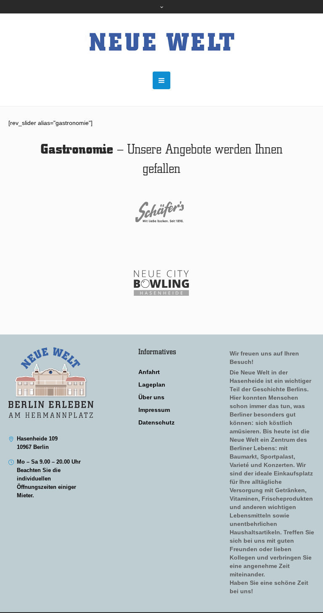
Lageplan (151, 384)
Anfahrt (149, 372)
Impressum (154, 409)
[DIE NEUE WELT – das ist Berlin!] (161, 42)
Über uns (151, 397)
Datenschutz (156, 422)
